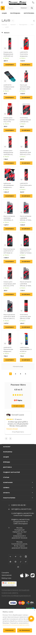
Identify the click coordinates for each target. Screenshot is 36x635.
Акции (6, 457)
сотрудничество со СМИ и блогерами (20, 522)
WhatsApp (10, 562)
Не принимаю (24, 630)
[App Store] (22, 575)
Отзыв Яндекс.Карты (18, 432)
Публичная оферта (10, 593)
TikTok (20, 562)
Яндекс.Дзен (15, 562)
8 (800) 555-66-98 (18, 505)
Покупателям (9, 498)
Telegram (15, 556)
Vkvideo (26, 556)
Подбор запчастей (11, 472)
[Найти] (31, 8)
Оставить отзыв (18, 406)
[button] (13, 395)
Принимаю (9, 630)
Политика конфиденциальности (16, 596)
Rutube (26, 562)
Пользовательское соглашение (16, 590)
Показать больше (12, 429)
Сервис (6, 487)
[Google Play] (27, 575)
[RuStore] (32, 575)
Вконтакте (10, 556)
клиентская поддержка (22, 514)
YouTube (20, 556)
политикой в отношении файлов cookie (16, 625)
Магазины (7, 452)
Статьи (6, 477)
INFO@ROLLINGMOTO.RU (21, 509)
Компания (7, 482)
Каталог (6, 446)
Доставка (7, 467)
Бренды (6, 462)
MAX (18, 567)
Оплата (6, 492)
